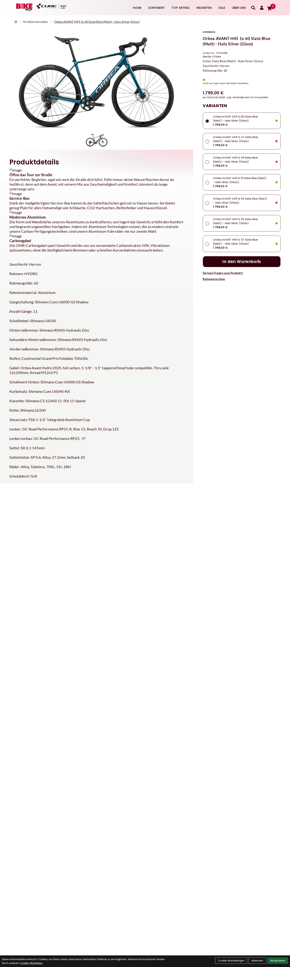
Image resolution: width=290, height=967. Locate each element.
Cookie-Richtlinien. (31, 963)
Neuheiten (204, 8)
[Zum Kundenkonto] (261, 7)
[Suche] (253, 8)
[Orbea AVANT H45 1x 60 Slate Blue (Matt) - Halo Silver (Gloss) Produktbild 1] (97, 140)
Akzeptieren (277, 960)
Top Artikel (181, 8)
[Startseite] (15, 21)
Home (137, 8)
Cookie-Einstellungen (231, 960)
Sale (221, 8)
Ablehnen (257, 960)
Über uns (239, 8)
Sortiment (156, 8)
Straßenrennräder (35, 22)
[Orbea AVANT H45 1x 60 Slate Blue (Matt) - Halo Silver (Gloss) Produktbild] (96, 81)
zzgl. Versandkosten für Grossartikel (247, 97)
